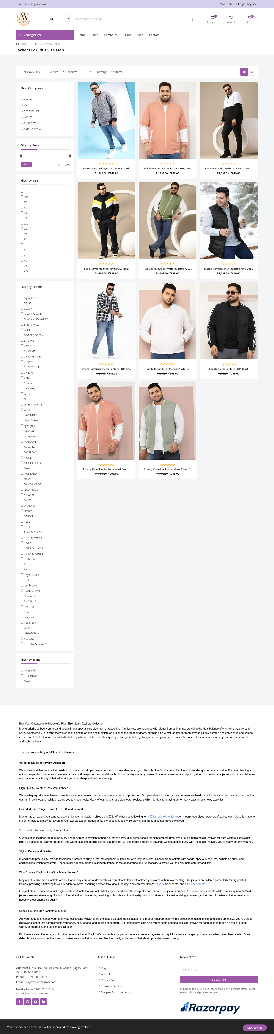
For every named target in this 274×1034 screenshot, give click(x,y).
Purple (28, 564)
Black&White (31, 324)
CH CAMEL (30, 351)
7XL (26, 228)
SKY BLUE (30, 601)
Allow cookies (254, 1027)
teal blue (29, 617)
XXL (26, 266)
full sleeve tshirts (195, 884)
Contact (154, 35)
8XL (26, 234)
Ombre (28, 511)
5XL (26, 218)
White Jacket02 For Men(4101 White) (168, 368)
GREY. (27, 409)
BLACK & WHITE (34, 314)
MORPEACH (31, 452)
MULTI (28, 457)
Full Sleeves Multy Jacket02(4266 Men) (106, 268)
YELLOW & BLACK (35, 644)
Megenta (29, 447)
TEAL (27, 612)
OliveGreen (30, 505)
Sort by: (54, 71)
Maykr (27, 681)
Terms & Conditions (113, 986)
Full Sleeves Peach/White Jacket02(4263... (168, 168)
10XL (27, 197)
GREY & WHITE (33, 404)
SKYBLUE (29, 607)
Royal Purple (31, 575)
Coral (27, 378)
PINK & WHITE (33, 537)
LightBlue (29, 431)
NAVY (27, 479)
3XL (26, 207)
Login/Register (248, 4)
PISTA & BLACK (33, 548)
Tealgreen (30, 622)
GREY (27, 399)
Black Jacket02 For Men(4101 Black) (228, 368)
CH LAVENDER (33, 356)
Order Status (228, 4)
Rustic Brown (32, 590)
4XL (26, 213)
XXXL (27, 271)
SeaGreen (30, 596)
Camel (28, 346)
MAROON (30, 441)
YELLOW (29, 638)
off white (29, 495)
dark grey (29, 388)
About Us (106, 974)
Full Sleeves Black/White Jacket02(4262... (228, 168)
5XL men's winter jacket (164, 816)
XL (25, 260)
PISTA (27, 543)
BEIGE (27, 303)
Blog (140, 35)
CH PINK (29, 362)
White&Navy (31, 633)
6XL (26, 223)
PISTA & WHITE (33, 553)
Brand (127, 35)
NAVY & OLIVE (32, 484)
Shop (95, 35)
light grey (29, 426)
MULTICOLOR (32, 463)
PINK (27, 527)
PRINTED (29, 559)
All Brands (30, 670)
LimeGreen (30, 436)
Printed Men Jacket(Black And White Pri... (106, 168)
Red (26, 569)
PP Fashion (30, 676)
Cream (28, 383)
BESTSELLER (31, 111)
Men (26, 105)
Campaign (111, 35)
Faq (103, 968)
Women (28, 99)
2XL (26, 202)
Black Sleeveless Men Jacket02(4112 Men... (228, 268)
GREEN (28, 394)
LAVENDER (30, 415)
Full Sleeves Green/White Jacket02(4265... (168, 268)
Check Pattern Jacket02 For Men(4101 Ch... (106, 368)
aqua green (30, 298)
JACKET (28, 117)
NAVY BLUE (31, 489)
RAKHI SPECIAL (33, 129)
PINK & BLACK (33, 532)
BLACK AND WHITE (36, 319)
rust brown (30, 585)
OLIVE (27, 500)
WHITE (28, 628)
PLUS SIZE (30, 123)
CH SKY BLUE (32, 367)
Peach (27, 521)
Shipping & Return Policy (116, 992)
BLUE (27, 330)
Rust (26, 580)
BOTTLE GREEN (33, 335)
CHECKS (29, 372)
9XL (26, 239)
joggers (159, 884)
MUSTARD (30, 473)
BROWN (29, 340)
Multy (27, 468)
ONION (28, 516)
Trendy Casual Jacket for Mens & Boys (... (106, 469)
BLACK (28, 308)
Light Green (31, 420)
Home (82, 35)
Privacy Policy (109, 980)
